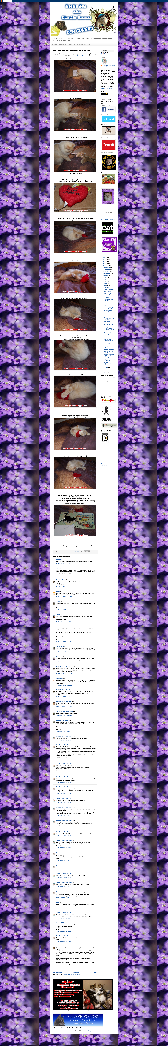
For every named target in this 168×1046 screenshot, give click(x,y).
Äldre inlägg (93, 972)
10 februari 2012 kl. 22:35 (64, 685)
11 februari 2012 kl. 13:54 (63, 793)
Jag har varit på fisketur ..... (108, 352)
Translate (106, 53)
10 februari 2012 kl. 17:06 (64, 609)
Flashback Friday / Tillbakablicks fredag (109, 356)
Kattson (58, 614)
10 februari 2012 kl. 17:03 (64, 596)
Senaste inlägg (57, 972)
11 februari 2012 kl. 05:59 (64, 715)
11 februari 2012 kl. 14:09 (63, 886)
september (107, 273)
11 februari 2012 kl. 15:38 (63, 908)
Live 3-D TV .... (108, 344)
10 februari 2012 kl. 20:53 (64, 662)
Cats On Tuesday (109, 289)
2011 (104, 370)
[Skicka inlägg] (82, 551)
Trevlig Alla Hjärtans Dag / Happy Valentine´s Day (109, 328)
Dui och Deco (60, 646)
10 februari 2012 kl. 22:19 (64, 673)
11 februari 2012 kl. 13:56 (63, 815)
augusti (106, 275)
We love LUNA (60, 922)
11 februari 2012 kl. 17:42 (63, 941)
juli (105, 277)
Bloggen (54, 44)
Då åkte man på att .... (109, 336)
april (105, 283)
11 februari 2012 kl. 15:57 (63, 918)
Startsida (76, 972)
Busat (59, 552)
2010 (105, 372)
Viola (57, 946)
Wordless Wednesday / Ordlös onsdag (109, 364)
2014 (105, 261)
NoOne (58, 591)
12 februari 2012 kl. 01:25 (64, 966)
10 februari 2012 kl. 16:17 (63, 586)
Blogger (90, 1031)
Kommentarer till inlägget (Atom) (71, 974)
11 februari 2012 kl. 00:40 (64, 706)
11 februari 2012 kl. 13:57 (63, 827)
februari (106, 287)
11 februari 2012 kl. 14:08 (63, 860)
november (107, 269)
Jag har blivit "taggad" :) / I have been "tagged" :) (108, 295)
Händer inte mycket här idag (109, 359)
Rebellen (58, 559)
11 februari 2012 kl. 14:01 (63, 835)
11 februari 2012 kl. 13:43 (63, 740)
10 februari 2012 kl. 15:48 (63, 563)
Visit (107, 219)
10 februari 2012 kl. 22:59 (64, 696)
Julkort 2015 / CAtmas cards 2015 (79, 44)
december (107, 267)
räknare (103, 96)
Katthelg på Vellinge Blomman (109, 333)
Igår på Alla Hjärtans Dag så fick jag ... (109, 318)
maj (105, 281)
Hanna (57, 902)
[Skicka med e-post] (84, 551)
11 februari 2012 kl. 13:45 (63, 759)
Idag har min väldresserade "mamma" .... (108, 340)
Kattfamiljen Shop (82, 55)
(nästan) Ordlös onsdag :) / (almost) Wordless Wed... (109, 301)
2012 (105, 265)
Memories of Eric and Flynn (64, 701)
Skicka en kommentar (60, 969)
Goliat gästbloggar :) (109, 314)
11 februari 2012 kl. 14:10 (63, 897)
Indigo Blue (59, 656)
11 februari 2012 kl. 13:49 (63, 772)
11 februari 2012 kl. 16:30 (63, 931)
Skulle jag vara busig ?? (108, 311)
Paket (72, 552)
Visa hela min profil (106, 88)
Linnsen (58, 601)
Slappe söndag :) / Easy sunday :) (109, 307)
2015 (105, 259)
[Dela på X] (86, 551)
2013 (105, 263)
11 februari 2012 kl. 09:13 (63, 731)
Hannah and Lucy (61, 579)
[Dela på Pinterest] (89, 551)
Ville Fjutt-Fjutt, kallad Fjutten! (64, 666)
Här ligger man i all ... (109, 346)
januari (106, 367)
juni (105, 279)
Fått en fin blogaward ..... (108, 322)
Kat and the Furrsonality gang (64, 711)
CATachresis (59, 678)
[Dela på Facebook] (88, 551)
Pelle (57, 568)
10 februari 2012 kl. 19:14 (63, 652)
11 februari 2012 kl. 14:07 (63, 847)
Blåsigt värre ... (108, 291)
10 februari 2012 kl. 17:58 (63, 621)
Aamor (58, 626)
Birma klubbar (63, 44)
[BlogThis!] (85, 551)
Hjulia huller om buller (62, 720)
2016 (105, 257)
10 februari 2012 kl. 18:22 (64, 641)
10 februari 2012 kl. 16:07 (64, 575)
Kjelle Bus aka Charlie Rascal (64, 736)
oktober (106, 271)
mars (105, 285)
